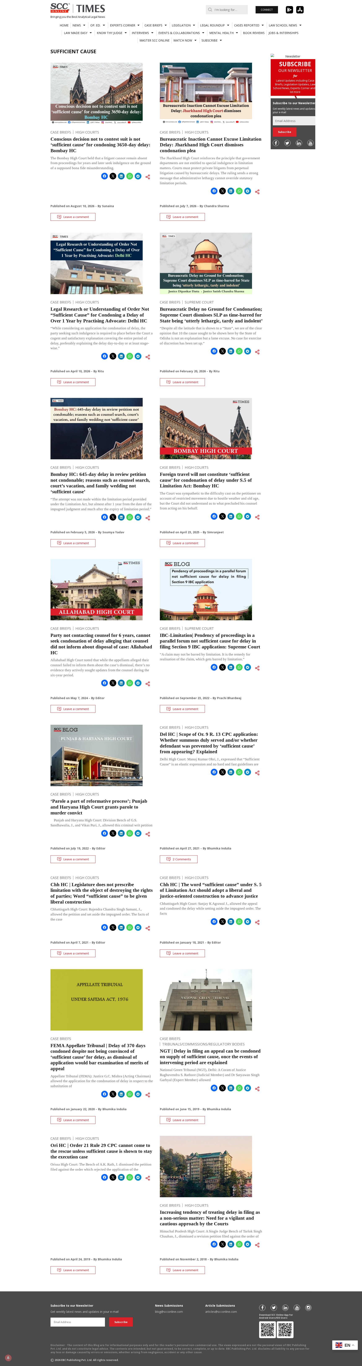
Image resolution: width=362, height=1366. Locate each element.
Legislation (181, 25)
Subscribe (209, 40)
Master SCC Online (154, 40)
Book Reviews (254, 33)
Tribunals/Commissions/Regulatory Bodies (203, 1044)
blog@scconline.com (169, 1312)
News (76, 25)
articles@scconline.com (221, 1312)
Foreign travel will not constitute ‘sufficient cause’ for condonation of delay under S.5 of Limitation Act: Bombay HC (206, 480)
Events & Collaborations (179, 33)
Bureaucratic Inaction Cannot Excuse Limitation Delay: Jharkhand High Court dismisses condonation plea (210, 144)
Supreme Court (199, 302)
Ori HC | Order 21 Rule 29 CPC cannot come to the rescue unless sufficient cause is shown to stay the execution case (101, 1151)
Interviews (140, 33)
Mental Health (221, 33)
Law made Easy (75, 33)
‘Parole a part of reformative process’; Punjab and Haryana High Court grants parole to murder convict (98, 807)
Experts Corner (122, 25)
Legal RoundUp (212, 25)
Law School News (283, 25)
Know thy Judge (109, 33)
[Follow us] (276, 143)
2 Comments (182, 859)
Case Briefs (153, 25)
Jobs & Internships (284, 33)
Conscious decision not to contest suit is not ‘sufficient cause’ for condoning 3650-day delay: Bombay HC (100, 144)
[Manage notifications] (8, 1357)
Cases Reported (246, 25)
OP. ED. (95, 25)
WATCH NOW (182, 40)
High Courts (87, 132)
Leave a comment (76, 217)
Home (64, 25)
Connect (267, 10)
